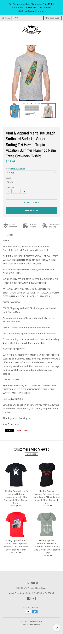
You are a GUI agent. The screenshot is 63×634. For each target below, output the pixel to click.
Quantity (10, 187)
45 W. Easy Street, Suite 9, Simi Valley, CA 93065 (31, 593)
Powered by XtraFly (31, 624)
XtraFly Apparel (35, 621)
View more (31, 454)
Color (8, 178)
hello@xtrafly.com (38, 588)
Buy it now (32, 210)
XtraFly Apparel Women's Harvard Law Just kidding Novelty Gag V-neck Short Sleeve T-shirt (47, 496)
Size (15, 169)
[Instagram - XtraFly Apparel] (34, 598)
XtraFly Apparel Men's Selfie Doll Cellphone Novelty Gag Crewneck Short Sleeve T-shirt (16, 545)
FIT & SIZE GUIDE (18, 169)
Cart (53, 18)
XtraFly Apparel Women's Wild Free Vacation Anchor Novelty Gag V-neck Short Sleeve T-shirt (47, 546)
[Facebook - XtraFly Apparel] (29, 598)
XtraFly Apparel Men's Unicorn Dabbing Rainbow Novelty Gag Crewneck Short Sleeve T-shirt (16, 496)
